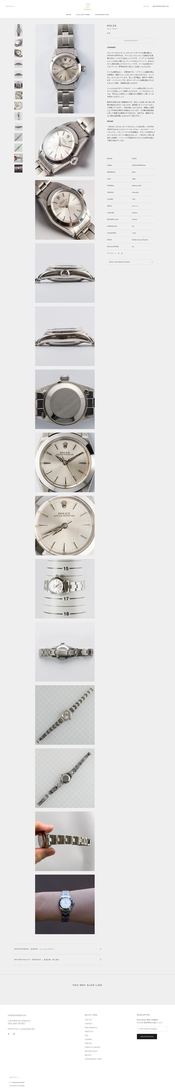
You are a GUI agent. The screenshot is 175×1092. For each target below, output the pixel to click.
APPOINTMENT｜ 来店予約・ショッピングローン (34, 949)
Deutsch (10, 6)
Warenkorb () (161, 6)
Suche (146, 6)
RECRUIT (88, 1055)
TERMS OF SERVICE (92, 1047)
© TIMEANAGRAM (17, 1082)
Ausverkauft (131, 40)
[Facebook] (115, 253)
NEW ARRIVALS (91, 1027)
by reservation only (27, 1029)
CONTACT (88, 1024)
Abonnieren (147, 1036)
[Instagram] (14, 1034)
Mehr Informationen (119, 262)
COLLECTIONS (83, 14)
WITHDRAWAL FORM (93, 1059)
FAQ (86, 1035)
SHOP (68, 14)
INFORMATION (102, 14)
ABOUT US (89, 1031)
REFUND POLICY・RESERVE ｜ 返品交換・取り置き (36, 959)
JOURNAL (88, 1039)
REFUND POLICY (91, 1051)
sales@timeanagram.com (17, 1015)
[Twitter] (118, 253)
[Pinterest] (121, 253)
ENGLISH (88, 1043)
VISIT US (88, 1020)
